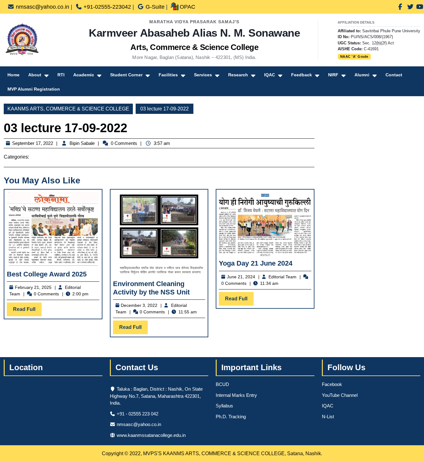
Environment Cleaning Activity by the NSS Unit (151, 288)
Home (13, 74)
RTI (61, 74)
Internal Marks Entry (236, 395)
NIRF (333, 74)
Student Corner (126, 74)
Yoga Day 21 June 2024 (255, 263)
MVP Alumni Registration (33, 89)
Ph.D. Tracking (231, 416)
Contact (394, 74)
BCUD (222, 384)
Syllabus (224, 405)
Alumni (361, 74)
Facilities (168, 74)
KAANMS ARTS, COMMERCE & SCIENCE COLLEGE (68, 108)
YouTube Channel (340, 395)
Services (203, 74)
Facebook (332, 384)
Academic (83, 74)
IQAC (269, 74)
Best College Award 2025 (47, 274)
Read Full (27, 311)
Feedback (301, 74)
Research (238, 74)
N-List (328, 416)
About (34, 74)
